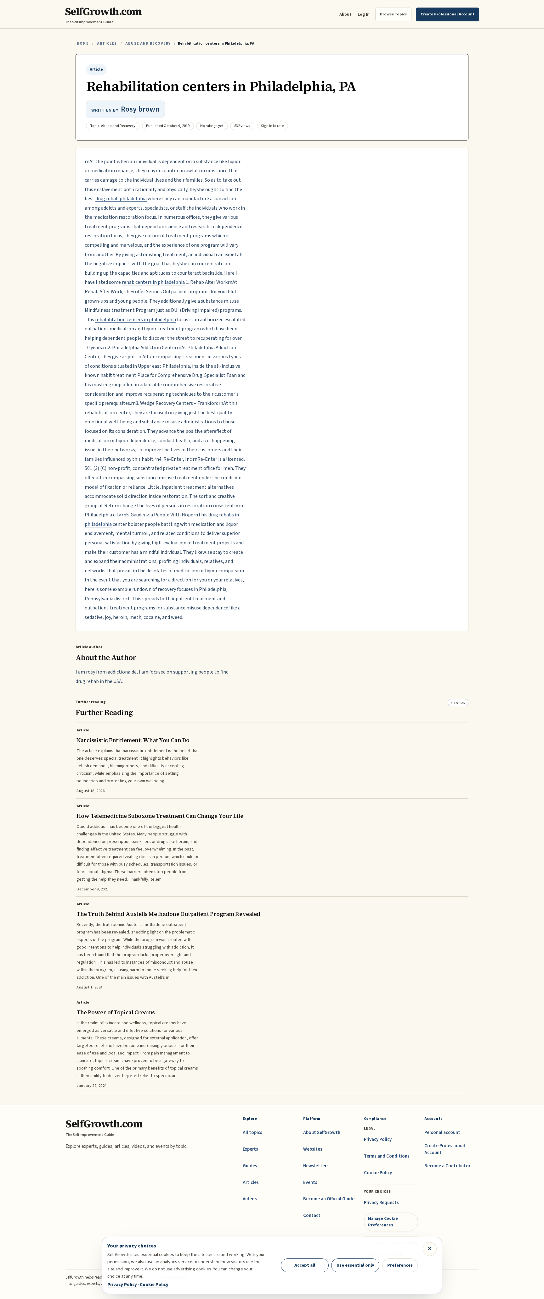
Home (83, 43)
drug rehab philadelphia (121, 198)
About (345, 14)
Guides (250, 1166)
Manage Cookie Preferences (383, 1221)
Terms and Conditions (387, 1156)
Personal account (442, 1132)
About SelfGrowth (321, 1132)
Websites (312, 1149)
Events (310, 1182)
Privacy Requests (381, 1202)
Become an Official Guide (328, 1199)
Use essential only (355, 1265)
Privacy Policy (378, 1139)
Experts (250, 1149)
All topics (252, 1132)
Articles (107, 43)
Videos (250, 1199)
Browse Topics (393, 14)
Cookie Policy (378, 1173)
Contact (311, 1215)
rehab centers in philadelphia (153, 282)
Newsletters (316, 1166)
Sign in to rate (272, 126)
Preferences (400, 1265)
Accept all (304, 1265)
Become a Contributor (447, 1166)
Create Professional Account (444, 1149)
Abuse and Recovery (148, 43)
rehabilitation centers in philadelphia (135, 319)
